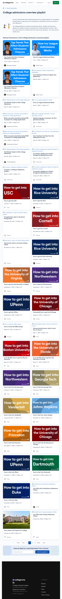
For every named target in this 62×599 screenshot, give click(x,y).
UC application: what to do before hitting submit (14, 217)
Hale (37, 336)
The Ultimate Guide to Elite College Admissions (14, 103)
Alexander (39, 126)
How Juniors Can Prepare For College (15, 530)
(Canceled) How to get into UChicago (44, 312)
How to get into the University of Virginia (16, 284)
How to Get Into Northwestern (13, 387)
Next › (39, 542)
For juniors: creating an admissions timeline (14, 170)
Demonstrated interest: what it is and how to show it (44, 329)
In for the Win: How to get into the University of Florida (43, 358)
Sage (17, 2)
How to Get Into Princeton (12, 443)
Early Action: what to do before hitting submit (15, 244)
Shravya (38, 207)
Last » (44, 542)
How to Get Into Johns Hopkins (42, 415)
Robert (9, 235)
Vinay (37, 507)
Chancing (23, 2)
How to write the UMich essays (13, 327)
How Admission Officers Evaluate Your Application (44, 75)
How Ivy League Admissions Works (43, 57)
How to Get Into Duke (11, 500)
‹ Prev (23, 542)
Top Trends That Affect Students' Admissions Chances (14, 58)
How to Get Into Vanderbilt (12, 415)
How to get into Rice (39, 201)
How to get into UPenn (11, 312)
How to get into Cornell (40, 229)
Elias (37, 366)
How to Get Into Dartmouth (41, 472)
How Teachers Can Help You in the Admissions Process (43, 136)
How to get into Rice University (42, 256)
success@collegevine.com (20, 587)
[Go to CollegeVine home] (8, 3)
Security (43, 583)
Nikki (37, 537)
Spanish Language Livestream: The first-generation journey (45, 119)
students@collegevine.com (20, 591)
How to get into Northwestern (42, 284)
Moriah (38, 235)
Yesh (8, 207)
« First (17, 542)
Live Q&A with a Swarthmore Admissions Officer (45, 489)
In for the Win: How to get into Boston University (15, 358)
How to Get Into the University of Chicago (43, 443)
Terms (43, 595)
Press (42, 589)
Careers (43, 586)
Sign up (56, 2)
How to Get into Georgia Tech (42, 387)
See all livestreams (12, 8)
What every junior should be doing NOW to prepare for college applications (16, 119)
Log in (49, 2)
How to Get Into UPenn (11, 472)
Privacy (47, 595)
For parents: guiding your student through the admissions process (43, 154)
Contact (43, 592)
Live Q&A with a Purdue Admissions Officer (44, 515)
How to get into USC (10, 201)
